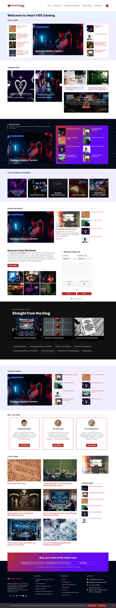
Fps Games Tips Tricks (98, 137)
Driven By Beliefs (87, 5)
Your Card (65, 255)
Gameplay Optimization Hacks (46, 94)
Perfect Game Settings (44, 97)
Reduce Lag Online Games (97, 211)
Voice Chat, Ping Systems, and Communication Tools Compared (97, 88)
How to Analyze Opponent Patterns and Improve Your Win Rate (21, 544)
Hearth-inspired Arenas (16, 97)
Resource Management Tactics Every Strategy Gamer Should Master (23, 52)
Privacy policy (101, 605)
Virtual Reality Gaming (101, 34)
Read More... (59, 238)
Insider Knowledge (42, 27)
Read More (86, 107)
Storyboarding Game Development (100, 51)
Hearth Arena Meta (96, 398)
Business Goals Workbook (72, 5)
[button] (107, 6)
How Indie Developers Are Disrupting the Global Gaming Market (101, 43)
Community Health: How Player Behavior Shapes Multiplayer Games (22, 36)
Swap (84, 293)
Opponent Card (82, 255)
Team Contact (98, 5)
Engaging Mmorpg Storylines (97, 129)
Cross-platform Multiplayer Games (72, 155)
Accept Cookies (92, 605)
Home (49, 5)
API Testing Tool (57, 5)
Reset (69, 293)
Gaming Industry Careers (49, 51)
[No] (113, 606)
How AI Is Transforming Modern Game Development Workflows (57, 544)
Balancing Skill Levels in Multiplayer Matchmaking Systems (23, 44)
